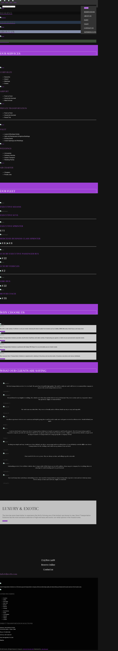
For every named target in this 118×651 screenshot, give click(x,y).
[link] (15, 6)
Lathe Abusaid (44, 649)
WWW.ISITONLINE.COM (28, 649)
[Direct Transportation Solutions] (8, 2)
